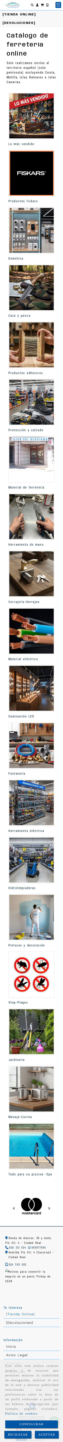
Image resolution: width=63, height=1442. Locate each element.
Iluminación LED (21, 716)
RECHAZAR (18, 1434)
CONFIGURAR (31, 1424)
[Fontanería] (31, 745)
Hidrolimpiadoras (22, 888)
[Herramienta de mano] (31, 516)
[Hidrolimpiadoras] (31, 860)
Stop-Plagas (18, 1002)
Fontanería (17, 773)
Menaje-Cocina (20, 1117)
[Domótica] (31, 230)
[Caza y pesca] (31, 287)
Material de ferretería (26, 487)
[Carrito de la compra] (42, 4)
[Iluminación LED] (31, 688)
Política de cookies (21, 1413)
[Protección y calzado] (31, 402)
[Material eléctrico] (31, 631)
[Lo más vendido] (31, 116)
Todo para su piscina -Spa (30, 1174)
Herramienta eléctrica (26, 831)
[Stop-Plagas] (31, 974)
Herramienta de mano (26, 544)
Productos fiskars (23, 201)
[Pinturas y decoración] (31, 917)
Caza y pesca (19, 315)
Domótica (15, 258)
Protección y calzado (25, 430)
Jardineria (16, 1060)
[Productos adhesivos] (31, 344)
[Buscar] (32, 4)
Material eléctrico (23, 659)
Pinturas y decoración (26, 945)
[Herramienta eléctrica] (31, 802)
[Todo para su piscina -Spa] (31, 1146)
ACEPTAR (46, 1434)
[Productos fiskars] (31, 173)
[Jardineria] (31, 1031)
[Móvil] (47, 4)
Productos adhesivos (25, 373)
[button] (37, 4)
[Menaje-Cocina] (31, 1089)
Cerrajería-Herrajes (24, 602)
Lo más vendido (21, 144)
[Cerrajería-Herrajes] (31, 573)
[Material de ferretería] (31, 459)
